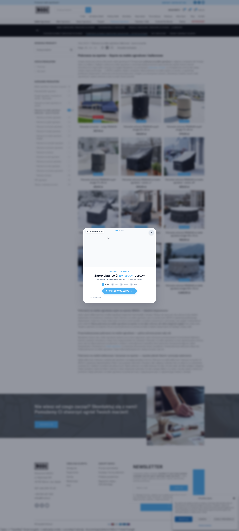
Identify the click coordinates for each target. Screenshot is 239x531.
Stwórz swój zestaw (117, 291)
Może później (95, 298)
